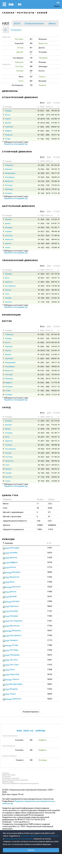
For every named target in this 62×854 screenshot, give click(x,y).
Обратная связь (8, 775)
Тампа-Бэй (9, 127)
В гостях (57, 103)
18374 (49, 655)
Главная (8, 13)
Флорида (8, 111)
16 (3, 395)
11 (3, 375)
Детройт (8, 123)
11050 (49, 557)
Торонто (8, 119)
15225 (49, 587)
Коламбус (8, 193)
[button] (6, 23)
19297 (49, 630)
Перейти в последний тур (16, 144)
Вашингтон (9, 181)
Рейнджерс (9, 165)
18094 (49, 572)
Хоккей (42, 13)
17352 (49, 577)
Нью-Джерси (10, 177)
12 (3, 379)
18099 (49, 694)
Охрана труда (7, 782)
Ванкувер (8, 274)
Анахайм (8, 298)
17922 (49, 689)
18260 (49, 679)
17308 (49, 669)
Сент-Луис (9, 235)
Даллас (8, 223)
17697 (49, 548)
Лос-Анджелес (10, 286)
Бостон (7, 115)
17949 (49, 582)
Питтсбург (9, 185)
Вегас (7, 278)
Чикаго (7, 247)
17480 (49, 645)
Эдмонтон (8, 282)
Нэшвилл (8, 231)
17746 (49, 626)
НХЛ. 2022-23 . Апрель (31, 731)
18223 (49, 699)
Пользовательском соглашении (18, 839)
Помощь (5, 773)
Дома (49, 103)
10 (3, 371)
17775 (49, 567)
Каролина (8, 169)
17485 (49, 591)
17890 (49, 601)
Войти (57, 6)
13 (3, 383)
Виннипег (8, 219)
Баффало (8, 131)
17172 (49, 640)
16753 (49, 562)
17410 (49, 665)
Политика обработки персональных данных (20, 783)
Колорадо (8, 227)
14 (3, 387)
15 (3, 391)
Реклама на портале (10, 778)
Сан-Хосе (8, 302)
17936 (49, 650)
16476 (49, 553)
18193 (49, 674)
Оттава (7, 139)
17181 (49, 611)
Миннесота (9, 239)
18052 (49, 606)
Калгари (8, 290)
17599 (49, 635)
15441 (49, 660)
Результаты (25, 13)
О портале (6, 776)
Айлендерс (9, 189)
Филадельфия (10, 173)
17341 (49, 621)
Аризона (8, 243)
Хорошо (31, 850)
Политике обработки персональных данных (39, 836)
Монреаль (9, 135)
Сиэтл (7, 294)
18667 (49, 684)
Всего (42, 103)
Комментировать (31, 711)
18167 (49, 596)
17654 (49, 616)
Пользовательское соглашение (15, 780)
